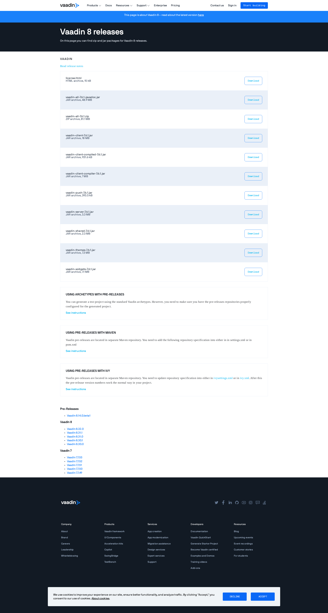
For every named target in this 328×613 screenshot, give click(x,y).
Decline (235, 596)
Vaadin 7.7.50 (75, 469)
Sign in (232, 5)
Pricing (175, 5)
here (201, 15)
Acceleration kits (113, 544)
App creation (155, 531)
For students (241, 556)
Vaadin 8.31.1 (74, 432)
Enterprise (160, 5)
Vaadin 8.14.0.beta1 (78, 415)
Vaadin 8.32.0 (75, 429)
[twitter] (216, 502)
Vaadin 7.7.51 (74, 465)
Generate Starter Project (204, 544)
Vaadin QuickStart (201, 537)
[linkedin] (230, 502)
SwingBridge (111, 556)
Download (253, 81)
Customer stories (243, 550)
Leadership (67, 550)
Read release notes (71, 66)
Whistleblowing (69, 556)
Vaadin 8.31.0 (75, 436)
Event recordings (243, 544)
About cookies (100, 598)
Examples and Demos (202, 556)
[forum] (257, 502)
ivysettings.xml (223, 378)
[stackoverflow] (264, 502)
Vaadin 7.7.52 (74, 461)
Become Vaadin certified (204, 550)
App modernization (158, 537)
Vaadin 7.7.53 (74, 457)
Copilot (108, 550)
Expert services (156, 556)
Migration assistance (159, 544)
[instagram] (250, 502)
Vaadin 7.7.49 (74, 472)
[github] (237, 502)
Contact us (217, 5)
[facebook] (223, 502)
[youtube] (243, 502)
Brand (64, 537)
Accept (262, 596)
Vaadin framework (114, 531)
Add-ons (195, 568)
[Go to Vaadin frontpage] (70, 502)
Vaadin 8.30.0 (75, 444)
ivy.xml (244, 378)
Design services (156, 550)
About (64, 531)
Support (152, 562)
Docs (108, 5)
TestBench (110, 562)
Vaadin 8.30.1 (75, 440)
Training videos (199, 562)
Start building (254, 5)
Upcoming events (243, 537)
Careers (65, 544)
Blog (236, 531)
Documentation (199, 531)
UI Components (112, 537)
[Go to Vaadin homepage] (69, 5)
